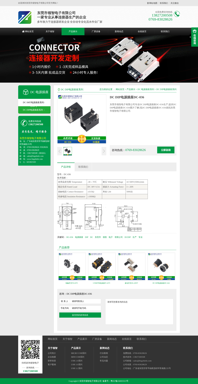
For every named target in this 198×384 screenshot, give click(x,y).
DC (91, 237)
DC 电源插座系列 (146, 89)
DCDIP (128, 237)
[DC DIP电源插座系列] (99, 59)
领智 (105, 237)
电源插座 (79, 237)
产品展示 (73, 31)
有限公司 (119, 237)
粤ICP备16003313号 (119, 381)
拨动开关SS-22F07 (131, 283)
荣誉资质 (52, 361)
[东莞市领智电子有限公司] (25, 17)
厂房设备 (96, 31)
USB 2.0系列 (76, 361)
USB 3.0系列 (76, 364)
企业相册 (52, 357)
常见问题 (104, 361)
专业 (140, 237)
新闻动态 (119, 31)
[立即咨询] (165, 150)
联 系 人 (64, 301)
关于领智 (50, 31)
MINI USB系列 (77, 357)
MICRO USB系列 (78, 353)
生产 (135, 237)
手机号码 (65, 308)
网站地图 (153, 3)
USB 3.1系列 (76, 368)
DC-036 (69, 237)
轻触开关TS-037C (72, 283)
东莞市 (98, 237)
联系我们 (164, 3)
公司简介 (52, 353)
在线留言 (142, 31)
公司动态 (104, 357)
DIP (86, 237)
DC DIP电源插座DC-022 (161, 283)
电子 (111, 237)
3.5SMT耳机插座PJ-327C (101, 283)
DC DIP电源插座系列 (33, 110)
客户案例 (52, 364)
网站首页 (29, 31)
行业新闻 (104, 353)
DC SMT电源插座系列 (33, 102)
